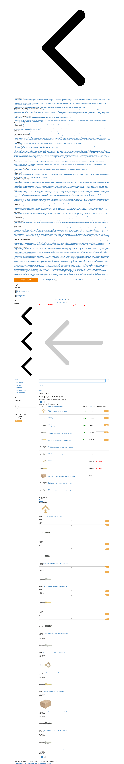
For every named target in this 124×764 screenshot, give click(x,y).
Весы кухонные (38, 229)
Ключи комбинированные (19, 200)
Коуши (91, 161)
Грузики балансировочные (33, 103)
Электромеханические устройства (86, 195)
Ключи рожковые (65, 200)
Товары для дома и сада (101, 271)
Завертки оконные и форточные (56, 126)
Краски (32, 137)
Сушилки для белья (65, 236)
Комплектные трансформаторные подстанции (51, 262)
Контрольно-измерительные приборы (88, 111)
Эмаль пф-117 (51, 141)
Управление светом (31, 252)
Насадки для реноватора (82, 174)
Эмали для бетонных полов (76, 139)
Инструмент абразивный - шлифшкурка (83, 150)
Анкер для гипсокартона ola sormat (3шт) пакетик (58, 461)
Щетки (80, 238)
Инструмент (59, 131)
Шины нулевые (56, 252)
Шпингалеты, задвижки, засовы (25, 129)
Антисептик (25, 135)
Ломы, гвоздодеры (100, 213)
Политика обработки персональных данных (28, 763)
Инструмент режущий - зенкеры (71, 151)
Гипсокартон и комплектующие (44, 208)
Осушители (43, 243)
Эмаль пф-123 (70, 141)
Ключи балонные (94, 199)
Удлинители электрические (20, 225)
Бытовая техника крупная (91, 257)
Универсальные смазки (87, 175)
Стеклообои (85, 120)
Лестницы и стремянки (87, 186)
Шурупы (32, 165)
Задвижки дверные (72, 126)
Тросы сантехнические (70, 113)
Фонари (98, 244)
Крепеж (88, 131)
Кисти (72, 213)
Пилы (64, 243)
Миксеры (26, 214)
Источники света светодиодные (32, 261)
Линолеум (61, 169)
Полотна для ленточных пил (55, 175)
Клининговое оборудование (81, 131)
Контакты (66, 280)
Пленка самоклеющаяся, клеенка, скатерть (48, 234)
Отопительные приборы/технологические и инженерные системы (90, 265)
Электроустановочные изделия (42, 277)
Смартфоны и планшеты (31, 271)
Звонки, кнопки (25, 249)
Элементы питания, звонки (27, 253)
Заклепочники (70, 199)
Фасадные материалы (57, 139)
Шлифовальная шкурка (46, 100)
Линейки (30, 143)
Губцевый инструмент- (89, 229)
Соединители (57, 113)
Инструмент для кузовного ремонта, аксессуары (67, 103)
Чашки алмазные (27, 100)
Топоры (82, 124)
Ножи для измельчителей (104, 174)
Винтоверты (62, 240)
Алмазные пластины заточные (29, 99)
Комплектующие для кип (90, 191)
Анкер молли (18, 395)
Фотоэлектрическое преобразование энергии (76, 274)
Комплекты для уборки (83, 230)
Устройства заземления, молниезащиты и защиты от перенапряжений (61, 273)
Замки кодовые (86, 126)
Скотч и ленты (45, 216)
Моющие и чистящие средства (96, 231)
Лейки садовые (54, 231)
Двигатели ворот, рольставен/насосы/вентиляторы (88, 258)
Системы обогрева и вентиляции (21, 269)
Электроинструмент (26, 159)
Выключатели (75, 248)
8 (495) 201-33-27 (49, 279)
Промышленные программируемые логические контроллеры (31, 266)
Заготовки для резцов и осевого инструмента (33, 150)
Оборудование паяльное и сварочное (42, 265)
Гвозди (52, 161)
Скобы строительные (104, 163)
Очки (40, 205)
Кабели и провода (54, 261)
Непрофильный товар (93, 264)
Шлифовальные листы (75, 100)
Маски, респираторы (34, 205)
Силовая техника (23, 133)
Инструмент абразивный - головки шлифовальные (64, 150)
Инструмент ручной (83, 260)
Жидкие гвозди (31, 179)
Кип (83, 191)
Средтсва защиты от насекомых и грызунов (28, 236)
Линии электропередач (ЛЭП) (38, 264)
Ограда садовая (65, 233)
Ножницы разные (51, 233)
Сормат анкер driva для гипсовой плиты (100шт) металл (60, 483)
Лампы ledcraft (73, 249)
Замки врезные (79, 126)
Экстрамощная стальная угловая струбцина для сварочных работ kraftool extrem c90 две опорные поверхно (76, 203)
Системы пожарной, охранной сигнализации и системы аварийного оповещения (55, 269)
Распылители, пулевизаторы (43, 235)
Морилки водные (36, 138)
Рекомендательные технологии (44, 763)
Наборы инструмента (94, 155)
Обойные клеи (57, 120)
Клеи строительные (39, 120)
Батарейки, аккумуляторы (46, 248)
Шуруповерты (41, 245)
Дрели (99, 240)
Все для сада (54, 131)
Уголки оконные (94, 128)
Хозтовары (43, 238)
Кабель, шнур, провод (37, 249)
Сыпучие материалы (18, 210)
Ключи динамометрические (104, 199)
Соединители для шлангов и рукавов (45, 271)
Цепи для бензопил (97, 175)
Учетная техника (50, 274)
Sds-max (25, 174)
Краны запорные (17, 112)
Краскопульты (42, 242)
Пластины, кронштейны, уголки (66, 163)
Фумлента (98, 113)
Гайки (49, 161)
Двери (39, 218)
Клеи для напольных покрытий (40, 169)
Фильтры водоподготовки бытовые (67, 195)
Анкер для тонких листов (21, 390)
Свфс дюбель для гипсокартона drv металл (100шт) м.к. (60, 418)
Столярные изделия (73, 220)
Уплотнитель (38, 238)
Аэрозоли (30, 135)
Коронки (35, 174)
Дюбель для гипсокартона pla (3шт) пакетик (57, 411)
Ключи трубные (92, 200)
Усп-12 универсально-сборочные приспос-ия (92, 157)
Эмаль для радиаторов (30, 141)
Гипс (24, 222)
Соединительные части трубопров (94, 194)
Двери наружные (49, 117)
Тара (71, 271)
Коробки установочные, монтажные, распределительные (54, 249)
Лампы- (78, 249)
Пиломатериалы (17, 209)
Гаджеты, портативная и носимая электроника (59, 258)
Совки (105, 235)
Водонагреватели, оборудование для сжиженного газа (57, 109)
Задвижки (65, 126)
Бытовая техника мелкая (102, 257)
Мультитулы (91, 242)
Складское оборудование (32, 133)
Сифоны (37, 113)
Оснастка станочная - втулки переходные (91, 156)
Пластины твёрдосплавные (40, 157)
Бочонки (25, 109)
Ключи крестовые (29, 200)
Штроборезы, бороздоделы (32, 245)
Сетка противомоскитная (76, 235)
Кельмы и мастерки (67, 213)
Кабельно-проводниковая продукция (66, 261)
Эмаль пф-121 (63, 141)
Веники (22, 229)
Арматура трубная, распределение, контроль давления (53, 257)
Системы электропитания (80, 270)
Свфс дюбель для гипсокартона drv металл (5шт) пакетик (60, 425)
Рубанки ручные (57, 124)
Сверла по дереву (65, 124)
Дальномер (25, 143)
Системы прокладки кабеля (63, 251)
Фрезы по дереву (88, 124)
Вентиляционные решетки (34, 107)
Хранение (99, 220)
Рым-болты (75, 163)
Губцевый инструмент (62, 199)
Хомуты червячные (77, 164)
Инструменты (46, 218)
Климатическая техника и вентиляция (61, 218)
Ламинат (57, 169)
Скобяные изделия (50, 220)
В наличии (21, 402)
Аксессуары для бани (33, 227)
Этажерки (84, 238)
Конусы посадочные (93, 230)
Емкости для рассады (37, 230)
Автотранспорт (26, 256)
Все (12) (64, 399)
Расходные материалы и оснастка (21, 244)
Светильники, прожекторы (36, 251)
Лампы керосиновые (46, 231)
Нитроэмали (51, 138)
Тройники (63, 113)
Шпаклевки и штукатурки (66, 223)
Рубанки (44, 244)
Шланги (20, 159)
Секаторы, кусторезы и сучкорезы (64, 235)
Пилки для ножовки (30, 175)
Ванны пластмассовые (100, 227)
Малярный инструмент (97, 186)
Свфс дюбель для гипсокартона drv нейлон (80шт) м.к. (60, 439)
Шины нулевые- (62, 252)
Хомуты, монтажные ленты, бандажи (89, 164)
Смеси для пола (104, 222)
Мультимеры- (41, 143)
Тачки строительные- (77, 216)
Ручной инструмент (105, 131)
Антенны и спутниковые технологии (72, 256)
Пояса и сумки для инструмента (95, 201)
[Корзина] (15, 283)
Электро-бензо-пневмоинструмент (51, 245)
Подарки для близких (34, 220)
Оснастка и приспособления (43, 156)
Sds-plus (29, 174)
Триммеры (91, 244)
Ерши (43, 230)
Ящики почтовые (36, 129)
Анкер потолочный (20, 383)
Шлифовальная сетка (35, 100)
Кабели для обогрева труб (57, 107)
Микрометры (35, 143)
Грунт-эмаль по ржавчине (79, 135)
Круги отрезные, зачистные (104, 99)
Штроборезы (23, 245)
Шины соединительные (71, 252)
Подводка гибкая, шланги (68, 192)
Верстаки (40, 199)
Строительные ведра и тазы (67, 216)
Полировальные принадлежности (42, 175)
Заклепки (84, 161)
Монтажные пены (47, 179)
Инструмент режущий (59, 151)
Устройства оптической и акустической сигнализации (35, 274)
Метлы (61, 231)
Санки (55, 235)
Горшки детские (77, 229)
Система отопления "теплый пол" (58, 194)
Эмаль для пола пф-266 (19, 141)
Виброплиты (57, 240)
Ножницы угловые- (67, 201)
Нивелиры (46, 143)
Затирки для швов (55, 222)
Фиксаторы (100, 128)
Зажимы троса (78, 161)
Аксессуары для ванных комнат (30, 191)
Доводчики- (47, 126)
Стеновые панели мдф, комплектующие (97, 120)
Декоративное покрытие (94, 135)
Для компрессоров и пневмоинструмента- (32, 182)
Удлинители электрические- (87, 251)
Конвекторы (97, 191)
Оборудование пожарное (44, 192)
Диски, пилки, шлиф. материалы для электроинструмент (35, 186)
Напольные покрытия (83, 218)
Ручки (73, 128)
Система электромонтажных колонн (49, 267)
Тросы (55, 164)
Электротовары (105, 220)
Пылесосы (107, 243)
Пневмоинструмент (51, 157)
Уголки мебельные (68, 164)
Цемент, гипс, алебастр (55, 223)
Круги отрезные (94, 99)
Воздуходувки (68, 240)
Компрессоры (36, 242)
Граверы (95, 240)
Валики (31, 213)
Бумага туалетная (84, 227)
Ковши (62, 230)
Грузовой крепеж (57, 161)
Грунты (27, 222)
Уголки (94, 113)
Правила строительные (25, 216)
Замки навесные (92, 126)
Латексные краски (18, 138)
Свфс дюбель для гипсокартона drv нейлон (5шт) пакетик (60, 432)
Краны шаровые (25, 112)
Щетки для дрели (37, 177)
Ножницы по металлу (58, 201)
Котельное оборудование (101, 111)
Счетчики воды (28, 195)
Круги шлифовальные (18, 100)
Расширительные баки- (103, 192)
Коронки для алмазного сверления (57, 146)
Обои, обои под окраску (49, 120)
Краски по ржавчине (71, 137)
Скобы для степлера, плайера (68, 175)
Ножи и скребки (32, 214)
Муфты (35, 112)
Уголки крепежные (60, 164)
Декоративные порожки (28, 169)
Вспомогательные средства (68, 135)
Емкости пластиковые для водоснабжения (23, 111)
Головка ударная (46, 199)
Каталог (51, 218)
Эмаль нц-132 (38, 141)
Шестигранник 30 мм (20, 177)
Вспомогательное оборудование (86, 109)
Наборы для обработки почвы (35, 233)
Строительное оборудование (55, 133)
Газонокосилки (80, 240)
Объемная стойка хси (28, 172)
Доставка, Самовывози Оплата (78, 280)
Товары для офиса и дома (87, 133)
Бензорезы (44, 240)
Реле (93, 266)
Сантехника (16, 133)
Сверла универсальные (27, 147)
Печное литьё (29, 234)
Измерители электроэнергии (26, 242)
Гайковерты (85, 240)
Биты (32, 174)
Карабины (88, 161)
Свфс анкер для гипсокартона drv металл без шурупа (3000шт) (61, 475)
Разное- (70, 128)
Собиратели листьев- (98, 235)
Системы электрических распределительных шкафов (63, 270)
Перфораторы (60, 243)
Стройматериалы (81, 220)
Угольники (70, 143)
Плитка (28, 220)
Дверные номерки (40, 126)
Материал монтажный (49, 264)
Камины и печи (67, 107)
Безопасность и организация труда (43, 131)
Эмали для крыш (86, 139)
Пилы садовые (35, 234)
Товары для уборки (93, 220)
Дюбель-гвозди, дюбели (70, 161)
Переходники (54, 112)
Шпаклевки (65, 139)
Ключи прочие (43, 200)
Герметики (25, 179)
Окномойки (71, 233)
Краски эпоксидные (99, 137)
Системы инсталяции (104, 112)
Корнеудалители (100, 230)
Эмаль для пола (106, 139)
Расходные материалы (95, 131)
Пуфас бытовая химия (31, 235)
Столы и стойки (57, 216)
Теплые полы (73, 107)
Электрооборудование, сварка (65, 245)
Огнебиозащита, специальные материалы (63, 138)
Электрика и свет (96, 133)
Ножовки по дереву (34, 124)
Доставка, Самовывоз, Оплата (22, 291)
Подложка (75, 169)
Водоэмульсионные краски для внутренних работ (51, 135)
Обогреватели (105, 242)
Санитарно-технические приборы (32, 194)
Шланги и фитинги (92, 182)
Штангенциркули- (79, 143)
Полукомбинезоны (49, 205)
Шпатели (95, 216)
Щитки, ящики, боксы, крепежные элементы (86, 252)
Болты (35, 161)
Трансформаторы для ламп (75, 251)
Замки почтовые (99, 126)
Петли (46, 128)
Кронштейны (35, 163)
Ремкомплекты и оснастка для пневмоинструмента (77, 182)
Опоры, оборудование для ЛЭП (57, 265)
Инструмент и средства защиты (72, 260)
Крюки (39, 163)
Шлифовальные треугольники (86, 100)
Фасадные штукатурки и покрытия (43, 223)
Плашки (85, 146)
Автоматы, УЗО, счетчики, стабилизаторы (32, 248)
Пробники (16, 251)
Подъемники (17, 216)
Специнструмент (28, 104)
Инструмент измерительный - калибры (29, 151)
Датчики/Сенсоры (73, 258)
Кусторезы (53, 242)
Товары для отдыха (77, 133)
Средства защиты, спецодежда (97, 187)
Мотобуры (81, 242)
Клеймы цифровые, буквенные (83, 199)
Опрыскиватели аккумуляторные (21, 243)
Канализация (39, 111)
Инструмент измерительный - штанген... (46, 151)
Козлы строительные (78, 213)
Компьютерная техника (66, 262)
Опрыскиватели (94, 233)
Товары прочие (53, 195)
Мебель (76, 218)
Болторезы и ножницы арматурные (30, 199)
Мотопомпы (86, 242)
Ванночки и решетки (37, 213)
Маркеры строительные (19, 214)
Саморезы (85, 163)
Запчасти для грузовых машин (50, 103)
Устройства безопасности (40, 273)
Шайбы (100, 164)
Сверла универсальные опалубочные (40, 147)
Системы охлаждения (33, 269)
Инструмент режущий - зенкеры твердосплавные (88, 151)
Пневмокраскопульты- (61, 182)
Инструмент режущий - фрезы (53, 153)
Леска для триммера (56, 174)
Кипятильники (58, 230)
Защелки (105, 126)
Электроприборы (17, 253)
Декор (42, 218)
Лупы (59, 231)
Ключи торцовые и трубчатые (82, 200)
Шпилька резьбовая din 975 (20, 165)
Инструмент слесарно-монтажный (87, 153)
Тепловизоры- (60, 143)
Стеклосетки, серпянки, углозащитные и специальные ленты (94, 209)
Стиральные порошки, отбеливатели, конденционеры (49, 236)
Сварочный (16, 196)
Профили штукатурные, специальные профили (71, 209)
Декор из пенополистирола (29, 120)
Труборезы (50, 203)
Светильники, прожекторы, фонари (49, 251)
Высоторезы (73, 240)
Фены (95, 244)
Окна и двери (98, 218)
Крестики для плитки (87, 213)
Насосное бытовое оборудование (44, 112)
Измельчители (17, 242)
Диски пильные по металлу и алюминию (32, 146)
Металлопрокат (17, 192)
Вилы (58, 229)
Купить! (106, 410)
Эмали (68, 139)
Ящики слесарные (103, 203)
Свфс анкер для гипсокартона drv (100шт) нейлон (59, 468)
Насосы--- (23, 192)
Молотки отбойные (75, 242)
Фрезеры (102, 244)
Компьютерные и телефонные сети (78, 262)
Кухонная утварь (38, 231)
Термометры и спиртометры (98, 236)
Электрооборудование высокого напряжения (85, 275)
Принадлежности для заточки (20, 235)
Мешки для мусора (67, 231)
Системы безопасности (73, 267)
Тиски (41, 203)
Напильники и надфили (49, 201)
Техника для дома (92, 271)
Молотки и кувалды (30, 201)
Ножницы (100, 242)
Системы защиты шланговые (101, 267)
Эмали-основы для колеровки (96, 139)
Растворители (98, 138)
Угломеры (65, 143)
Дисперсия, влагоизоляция (46, 222)
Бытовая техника (27, 218)
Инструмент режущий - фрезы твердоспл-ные (70, 153)
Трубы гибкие (89, 113)
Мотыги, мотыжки (86, 231)
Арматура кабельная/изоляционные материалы (31, 257)
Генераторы (90, 240)
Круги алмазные (49, 99)
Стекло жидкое (40, 139)
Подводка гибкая (61, 112)
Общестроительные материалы (96, 208)
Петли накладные (52, 128)
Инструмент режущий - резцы (85, 152)
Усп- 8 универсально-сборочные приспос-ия (73, 157)
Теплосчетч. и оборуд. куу (44, 195)
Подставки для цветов (81, 234)
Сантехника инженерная (99, 266)
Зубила (75, 199)
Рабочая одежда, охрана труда (70, 266)
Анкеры (25, 161)
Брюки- (24, 205)
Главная (41, 385)
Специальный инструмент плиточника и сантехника (79, 187)
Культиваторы (48, 242)
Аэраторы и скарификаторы (36, 240)
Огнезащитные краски (76, 138)
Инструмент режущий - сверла (97, 152)
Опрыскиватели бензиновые (34, 243)
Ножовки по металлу (76, 201)
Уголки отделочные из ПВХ (37, 121)
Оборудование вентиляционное (32, 192)
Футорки (102, 113)
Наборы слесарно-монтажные (20, 166)
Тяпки (20, 238)
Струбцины (20, 203)
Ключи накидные (36, 200)
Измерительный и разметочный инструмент (57, 186)
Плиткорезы (104, 214)
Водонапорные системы (74, 109)
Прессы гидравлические (93, 103)
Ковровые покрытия (51, 169)
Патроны (16, 175)
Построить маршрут (20, 295)
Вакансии (89, 280)
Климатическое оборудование (68, 131)
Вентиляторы (26, 107)
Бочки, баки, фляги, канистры (73, 227)
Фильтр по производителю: (45, 399)
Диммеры (20, 249)
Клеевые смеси (80, 222)
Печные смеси (98, 222)
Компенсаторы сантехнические (34, 262)
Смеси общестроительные (20, 223)
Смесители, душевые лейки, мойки (47, 113)
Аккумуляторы (26, 240)
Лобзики (57, 242)
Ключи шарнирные (100, 200)
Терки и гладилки (85, 216)
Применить (18, 420)
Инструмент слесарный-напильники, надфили (49, 155)
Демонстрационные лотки (99, 229)
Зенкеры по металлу (45, 146)
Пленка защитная (97, 214)
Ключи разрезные (58, 200)
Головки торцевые (54, 199)
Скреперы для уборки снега (88, 235)
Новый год (90, 218)
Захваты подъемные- (46, 213)
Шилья (62, 238)
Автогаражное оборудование (29, 131)
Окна (94, 218)
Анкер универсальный (20, 392)
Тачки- (80, 236)
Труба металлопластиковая (80, 113)
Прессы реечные (102, 103)
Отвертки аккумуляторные (51, 243)
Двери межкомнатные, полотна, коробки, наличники (34, 117)
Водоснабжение (34, 218)
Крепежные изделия (105, 191)
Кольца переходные (56, 111)
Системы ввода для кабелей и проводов (86, 267)
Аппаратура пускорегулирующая (87, 256)
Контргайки (77, 111)
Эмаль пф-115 (44, 141)
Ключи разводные (50, 200)
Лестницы (94, 213)
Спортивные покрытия (82, 169)
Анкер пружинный (19, 394)
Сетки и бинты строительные (36, 216)
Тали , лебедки (37, 203)
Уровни (73, 143)
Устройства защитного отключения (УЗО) (44, 252)
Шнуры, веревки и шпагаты (73, 238)
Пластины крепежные (54, 163)
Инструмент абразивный (48, 150)
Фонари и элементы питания (60, 274)
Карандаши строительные (56, 213)
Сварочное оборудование (45, 194)
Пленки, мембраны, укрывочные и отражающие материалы (34, 209)
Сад (40, 220)
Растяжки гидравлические (19, 104)
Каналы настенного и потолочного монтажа (83, 261)
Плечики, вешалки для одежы (63, 234)
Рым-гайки (80, 163)
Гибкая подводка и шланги (103, 109)
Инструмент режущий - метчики (26, 152)
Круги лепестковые (87, 99)
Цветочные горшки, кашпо (51, 238)
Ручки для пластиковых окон (81, 128)
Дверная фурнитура (57, 117)
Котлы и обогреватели (23, 264)
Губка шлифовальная (41, 99)
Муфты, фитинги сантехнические (74, 264)
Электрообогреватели (80, 107)
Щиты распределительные (101, 252)
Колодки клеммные (97, 261)
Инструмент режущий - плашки (39, 152)
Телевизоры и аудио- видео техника (80, 271)
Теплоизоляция (26, 210)
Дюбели (63, 161)
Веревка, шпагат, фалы (29, 229)
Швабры (59, 238)
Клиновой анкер (19, 389)
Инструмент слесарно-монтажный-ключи (30, 155)
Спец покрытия (33, 139)
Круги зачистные (79, 99)
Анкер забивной (19, 382)
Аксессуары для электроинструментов (57, 256)
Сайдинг (81, 120)
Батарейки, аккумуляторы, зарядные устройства (76, 257)
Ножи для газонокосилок (93, 174)
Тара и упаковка (35, 195)
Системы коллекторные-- (30, 113)
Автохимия (25, 103)
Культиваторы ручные (29, 231)
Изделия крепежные (39, 260)
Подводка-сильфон (69, 112)
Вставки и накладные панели (66, 248)
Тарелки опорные (78, 175)
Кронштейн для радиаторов (26, 163)
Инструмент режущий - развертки (71, 152)
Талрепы (51, 164)
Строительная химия (48, 139)
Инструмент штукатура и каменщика (74, 186)
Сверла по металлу (99, 146)
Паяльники (102, 249)
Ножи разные (45, 233)
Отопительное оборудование (56, 192)
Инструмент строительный (64, 155)
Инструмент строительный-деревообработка (80, 155)
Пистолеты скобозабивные (76, 214)
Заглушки (34, 111)
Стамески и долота (73, 124)
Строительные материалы (67, 133)
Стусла (79, 124)
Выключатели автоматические (84, 248)
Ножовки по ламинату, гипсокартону (46, 124)
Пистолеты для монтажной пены (64, 214)
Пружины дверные (65, 128)
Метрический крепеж (45, 163)
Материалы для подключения (60, 264)
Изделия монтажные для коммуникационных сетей (54, 260)
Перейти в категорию (18, 99)
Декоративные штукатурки (34, 222)
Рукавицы (56, 205)
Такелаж (47, 164)
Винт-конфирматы (41, 161)
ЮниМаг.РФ (26, 280)
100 (47, 404)
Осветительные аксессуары (70, 265)
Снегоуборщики (49, 244)
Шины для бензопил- (29, 177)
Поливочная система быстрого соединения (96, 234)
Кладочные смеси (73, 222)
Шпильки (28, 165)
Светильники (17, 267)
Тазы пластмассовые (74, 236)
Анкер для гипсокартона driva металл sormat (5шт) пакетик (60, 447)
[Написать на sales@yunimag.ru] (18, 283)
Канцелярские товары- (50, 230)
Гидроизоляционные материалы (30, 208)
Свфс (20, 418)
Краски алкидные (37, 137)
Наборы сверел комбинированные (76, 146)
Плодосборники (73, 234)
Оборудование (23, 156)
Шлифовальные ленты (65, 100)
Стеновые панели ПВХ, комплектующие (22, 121)
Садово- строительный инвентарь (49, 187)
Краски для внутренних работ (61, 137)
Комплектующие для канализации (67, 111)
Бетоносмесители (50, 240)
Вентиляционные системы (46, 107)
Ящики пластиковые (91, 238)
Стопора (89, 128)
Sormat (20, 416)
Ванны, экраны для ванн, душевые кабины (36, 109)
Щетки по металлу (101, 216)
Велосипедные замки (27, 126)
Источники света (21, 261)
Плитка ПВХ (70, 169)
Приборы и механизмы (92, 192)
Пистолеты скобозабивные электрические (75, 243)
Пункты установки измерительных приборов (54, 266)
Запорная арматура (62, 191)
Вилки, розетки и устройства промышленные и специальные (36, 258)
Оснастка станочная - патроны (28, 157)
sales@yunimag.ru (51, 280)
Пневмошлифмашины (100, 243)
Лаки (104, 137)
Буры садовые (26, 213)
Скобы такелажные (18, 164)
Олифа (83, 138)
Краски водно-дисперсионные (48, 137)
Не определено (85, 264)
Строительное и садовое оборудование (61, 271)
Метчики (66, 146)
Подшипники (58, 157)
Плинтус (65, 169)
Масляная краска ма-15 (27, 138)
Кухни (73, 218)
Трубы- (58, 195)
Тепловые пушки (85, 244)
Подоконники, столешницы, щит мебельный (70, 120)
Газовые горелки (70, 229)
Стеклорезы (51, 216)
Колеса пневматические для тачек (71, 230)
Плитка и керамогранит (52, 209)
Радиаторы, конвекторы (82, 266)
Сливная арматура (69, 194)
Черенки (91, 216)
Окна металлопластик (66, 117)
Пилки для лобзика (22, 175)
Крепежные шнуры (21, 231)
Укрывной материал (25, 238)
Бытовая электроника (18, 258)
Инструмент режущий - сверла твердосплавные (37, 153)
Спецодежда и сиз (42, 133)
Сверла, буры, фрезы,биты (62, 187)
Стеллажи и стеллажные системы (38, 164)
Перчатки (43, 205)
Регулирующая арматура (19, 194)
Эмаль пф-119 (57, 141)
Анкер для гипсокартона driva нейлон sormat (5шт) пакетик (60, 454)
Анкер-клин (18, 385)
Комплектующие (17, 128)
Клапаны (44, 111)
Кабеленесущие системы (44, 261)
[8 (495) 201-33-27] (19, 283)
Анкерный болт (19, 387)
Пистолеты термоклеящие (88, 214)
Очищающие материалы (89, 222)
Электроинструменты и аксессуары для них (66, 275)
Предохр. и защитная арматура (80, 192)
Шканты (104, 164)
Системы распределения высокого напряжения (83, 269)
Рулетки (55, 143)
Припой (106, 249)
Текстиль (87, 220)
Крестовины (31, 112)
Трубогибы (45, 203)
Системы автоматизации (62, 267)
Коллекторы (48, 111)
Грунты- (86, 135)
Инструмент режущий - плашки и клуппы (55, 152)
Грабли (82, 229)
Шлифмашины (17, 245)
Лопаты (105, 213)
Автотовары (25, 227)
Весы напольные (44, 229)
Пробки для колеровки (89, 138)
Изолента (31, 249)
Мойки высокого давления (64, 242)
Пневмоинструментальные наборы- (49, 182)
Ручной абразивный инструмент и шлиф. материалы (30, 187)
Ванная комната (91, 227)
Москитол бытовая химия (77, 231)
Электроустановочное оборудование (27, 277)
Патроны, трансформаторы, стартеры (92, 249)
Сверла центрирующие (53, 147)
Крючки (23, 128)
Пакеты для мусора (22, 234)
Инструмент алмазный (97, 150)
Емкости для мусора (28, 230)
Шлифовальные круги (55, 100)
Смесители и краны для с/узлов (80, 194)
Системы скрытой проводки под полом (43, 270)
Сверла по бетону (91, 146)
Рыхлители (51, 235)
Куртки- (28, 205)
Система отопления (95, 112)
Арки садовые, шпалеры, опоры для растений (57, 227)
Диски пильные (26, 124)
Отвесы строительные (40, 214)
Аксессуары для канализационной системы (39, 256)
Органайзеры (100, 233)
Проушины (58, 128)
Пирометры (51, 143)
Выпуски (95, 109)
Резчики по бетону (33, 244)
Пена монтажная (54, 179)
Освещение (103, 218)
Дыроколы (22, 230)
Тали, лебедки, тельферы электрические (73, 244)
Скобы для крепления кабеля (93, 163)
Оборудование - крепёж (31, 156)
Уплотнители (32, 238)
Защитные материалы (64, 222)
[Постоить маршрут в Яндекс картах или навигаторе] (17, 283)
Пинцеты (87, 201)
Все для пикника (62, 229)
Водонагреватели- (41, 191)
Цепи (98, 164)
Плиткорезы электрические (89, 243)
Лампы (68, 249)
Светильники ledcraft (26, 251)
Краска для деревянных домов (24, 137)
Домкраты (42, 103)
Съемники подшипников (28, 203)
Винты (46, 161)
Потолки (59, 209)
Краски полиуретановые (81, 137)
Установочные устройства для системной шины (24, 273)
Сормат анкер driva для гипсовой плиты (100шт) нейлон (60, 490)
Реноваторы (39, 244)
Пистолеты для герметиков (51, 214)
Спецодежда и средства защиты (61, 220)
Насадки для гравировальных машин (69, 174)
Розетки (20, 251)
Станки (47, 133)
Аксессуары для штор (42, 227)
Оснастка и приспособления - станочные (57, 156)
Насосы (95, 242)
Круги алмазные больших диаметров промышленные (64, 99)
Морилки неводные (44, 138)
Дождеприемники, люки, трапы (51, 191)
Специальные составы (30, 223)
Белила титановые (37, 135)
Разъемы (89, 266)
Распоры (16, 203)
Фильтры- (77, 195)
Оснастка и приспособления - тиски (74, 156)
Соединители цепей (27, 164)
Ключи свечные (72, 200)
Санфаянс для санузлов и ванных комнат (82, 112)
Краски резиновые (90, 137)
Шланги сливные (22, 115)
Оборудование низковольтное (27, 265)
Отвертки (83, 201)
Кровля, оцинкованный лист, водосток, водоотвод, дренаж (76, 208)
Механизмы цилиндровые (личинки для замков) (35, 128)
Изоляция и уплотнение (72, 191)
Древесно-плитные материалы (57, 208)
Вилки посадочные (53, 229)
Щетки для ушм (45, 177)
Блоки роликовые (30, 161)
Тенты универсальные (86, 236)
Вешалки (34, 126)
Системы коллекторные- (19, 113)
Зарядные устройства (105, 240)
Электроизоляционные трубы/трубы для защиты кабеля (45, 275)
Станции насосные (60, 244)
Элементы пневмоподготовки (102, 182)
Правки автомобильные (83, 103)
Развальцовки (106, 201)
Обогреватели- (58, 233)
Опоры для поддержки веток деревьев (82, 233)
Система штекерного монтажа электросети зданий (30, 267)
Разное (15, 183)
